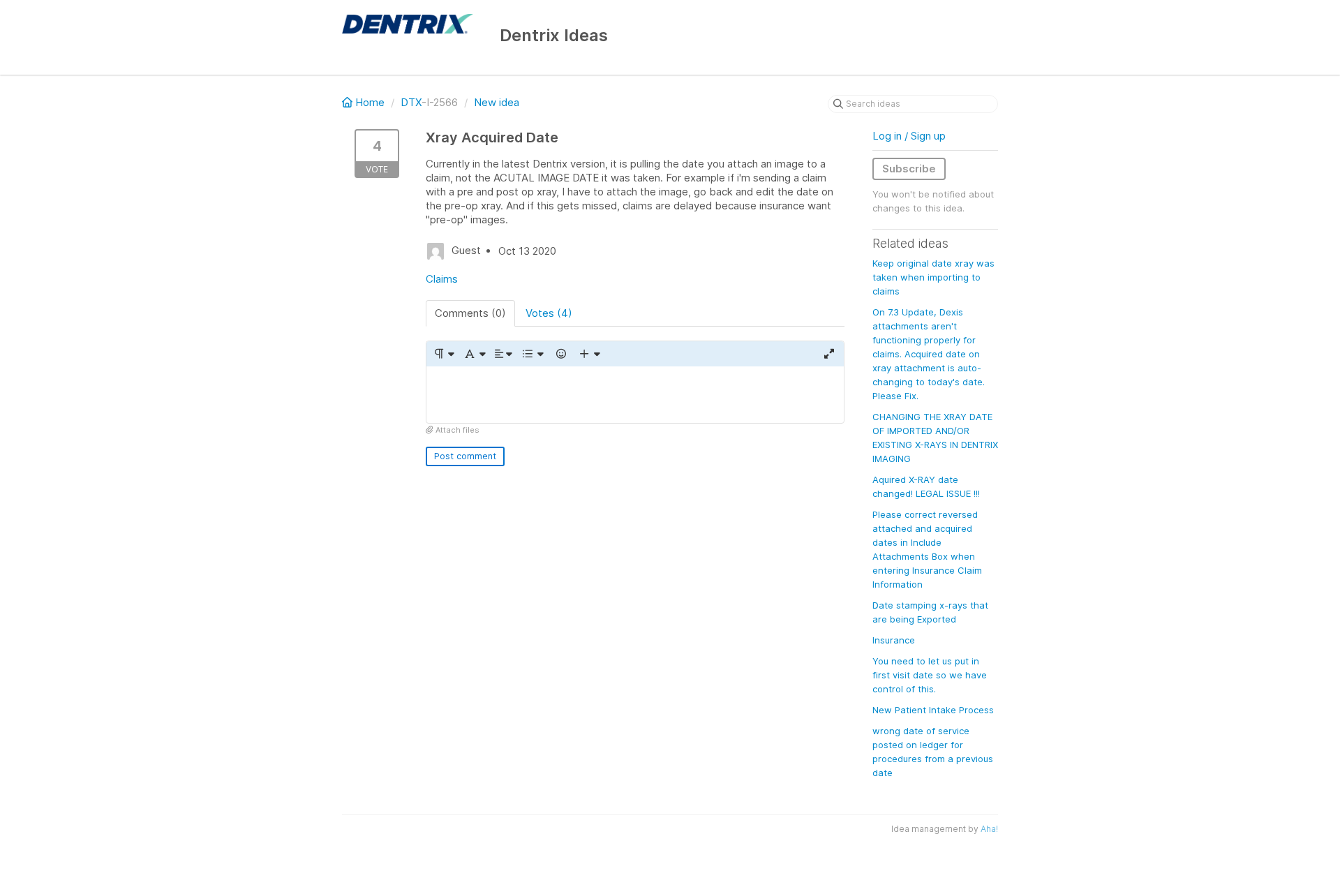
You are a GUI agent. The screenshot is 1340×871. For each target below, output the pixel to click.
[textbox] (635, 394)
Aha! (989, 829)
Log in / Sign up (909, 135)
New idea (496, 102)
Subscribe (909, 168)
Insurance (893, 640)
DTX (411, 102)
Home (369, 102)
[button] (443, 354)
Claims (442, 278)
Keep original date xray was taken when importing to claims (933, 277)
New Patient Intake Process (933, 709)
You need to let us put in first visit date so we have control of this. (929, 674)
